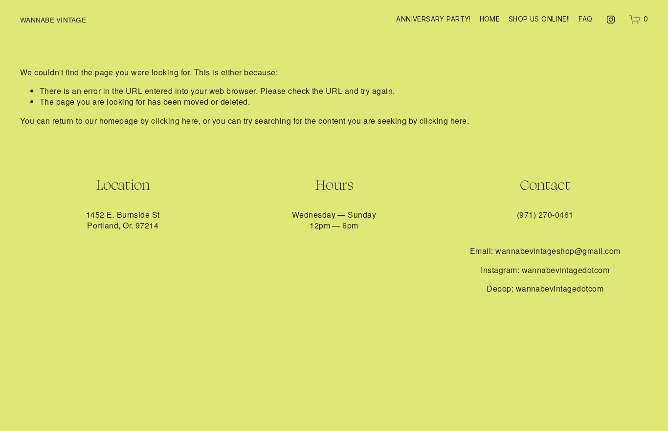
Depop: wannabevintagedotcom (545, 288)
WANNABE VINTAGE (53, 19)
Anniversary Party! (433, 19)
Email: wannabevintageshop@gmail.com (545, 251)
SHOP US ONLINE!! (539, 19)
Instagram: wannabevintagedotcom (545, 270)
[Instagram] (611, 19)
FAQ (585, 19)
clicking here (174, 120)
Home (490, 19)
